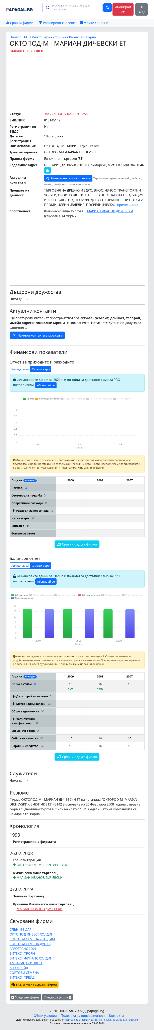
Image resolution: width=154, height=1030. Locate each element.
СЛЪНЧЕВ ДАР (20, 929)
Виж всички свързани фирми (36, 984)
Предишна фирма (27, 997)
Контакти (116, 1015)
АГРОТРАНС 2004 (23, 949)
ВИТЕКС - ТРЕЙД (22, 977)
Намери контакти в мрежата (70, 178)
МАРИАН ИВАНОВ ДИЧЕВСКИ (110, 211)
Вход (141, 12)
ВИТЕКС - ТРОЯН (22, 953)
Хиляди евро (41, 369)
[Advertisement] (82, 81)
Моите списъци (95, 23)
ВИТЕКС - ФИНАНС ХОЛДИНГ (32, 958)
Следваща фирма (56, 997)
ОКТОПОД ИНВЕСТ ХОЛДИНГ (32, 934)
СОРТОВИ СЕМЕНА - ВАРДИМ (32, 939)
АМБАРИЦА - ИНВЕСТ (26, 963)
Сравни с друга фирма (79, 544)
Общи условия (45, 1015)
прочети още (127, 205)
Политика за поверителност (83, 1015)
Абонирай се (123, 9)
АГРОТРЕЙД (19, 968)
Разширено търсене (58, 23)
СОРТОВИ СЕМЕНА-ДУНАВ (30, 944)
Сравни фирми (21, 23)
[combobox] (72, 7)
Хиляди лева (20, 369)
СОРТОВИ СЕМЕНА (24, 972)
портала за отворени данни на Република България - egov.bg (101, 1019)
